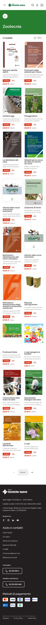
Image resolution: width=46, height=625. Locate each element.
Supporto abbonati (9, 545)
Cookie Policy (32, 618)
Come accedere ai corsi (11, 553)
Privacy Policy (18, 618)
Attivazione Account (10, 557)
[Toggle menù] (4, 5)
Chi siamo (6, 537)
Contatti (5, 549)
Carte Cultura (7, 533)
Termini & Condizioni (10, 541)
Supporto (6, 618)
